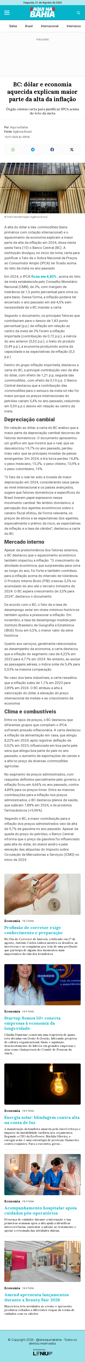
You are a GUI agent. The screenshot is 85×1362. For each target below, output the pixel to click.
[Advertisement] (42, 55)
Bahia (13, 26)
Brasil (29, 26)
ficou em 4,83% (44, 276)
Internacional (49, 26)
